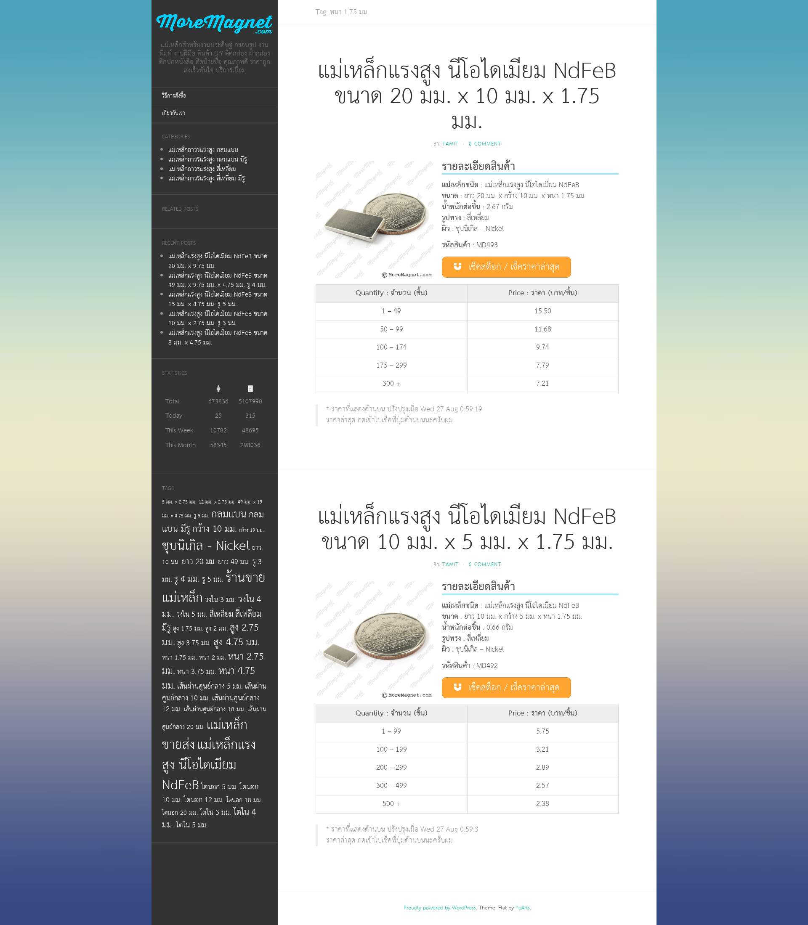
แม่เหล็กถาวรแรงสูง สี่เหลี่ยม (202, 169)
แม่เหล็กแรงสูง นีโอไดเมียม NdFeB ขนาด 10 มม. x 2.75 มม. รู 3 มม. (217, 318)
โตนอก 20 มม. (180, 813)
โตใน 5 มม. (192, 825)
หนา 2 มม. (212, 657)
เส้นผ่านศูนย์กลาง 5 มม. (210, 686)
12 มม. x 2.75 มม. (217, 502)
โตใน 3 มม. (215, 812)
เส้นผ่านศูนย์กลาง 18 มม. (214, 709)
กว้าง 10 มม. (214, 529)
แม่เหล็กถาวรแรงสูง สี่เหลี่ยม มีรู (206, 178)
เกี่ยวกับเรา (173, 113)
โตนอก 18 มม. (244, 800)
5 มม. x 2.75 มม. (179, 502)
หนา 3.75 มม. (196, 671)
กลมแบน (229, 514)
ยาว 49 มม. (234, 562)
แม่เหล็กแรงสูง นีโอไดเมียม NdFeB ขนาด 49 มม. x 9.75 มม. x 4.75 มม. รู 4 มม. (217, 280)
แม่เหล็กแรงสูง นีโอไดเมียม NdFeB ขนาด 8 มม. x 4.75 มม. (217, 337)
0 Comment (485, 144)
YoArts (523, 908)
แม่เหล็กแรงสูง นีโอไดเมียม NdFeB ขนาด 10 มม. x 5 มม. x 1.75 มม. (467, 530)
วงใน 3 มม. (220, 600)
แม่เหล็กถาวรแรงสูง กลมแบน (203, 150)
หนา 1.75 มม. (179, 657)
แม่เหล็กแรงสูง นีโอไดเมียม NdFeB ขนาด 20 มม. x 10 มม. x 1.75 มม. (467, 96)
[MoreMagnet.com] (215, 24)
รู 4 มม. (187, 579)
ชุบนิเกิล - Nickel (206, 546)
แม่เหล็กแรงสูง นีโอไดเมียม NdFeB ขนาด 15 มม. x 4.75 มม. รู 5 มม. (217, 299)
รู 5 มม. (212, 579)
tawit (450, 144)
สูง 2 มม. (216, 628)
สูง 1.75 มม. (188, 628)
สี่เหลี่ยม (221, 614)
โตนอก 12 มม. (204, 800)
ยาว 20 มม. (199, 562)
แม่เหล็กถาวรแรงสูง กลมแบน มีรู (207, 159)
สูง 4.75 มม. (236, 642)
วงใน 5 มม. (191, 614)
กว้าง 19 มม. (251, 530)
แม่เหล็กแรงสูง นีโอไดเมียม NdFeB (209, 765)
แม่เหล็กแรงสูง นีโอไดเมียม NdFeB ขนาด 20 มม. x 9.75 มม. (217, 261)
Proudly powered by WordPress (440, 908)
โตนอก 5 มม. (219, 787)
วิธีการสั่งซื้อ (174, 96)
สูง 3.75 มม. (194, 643)
